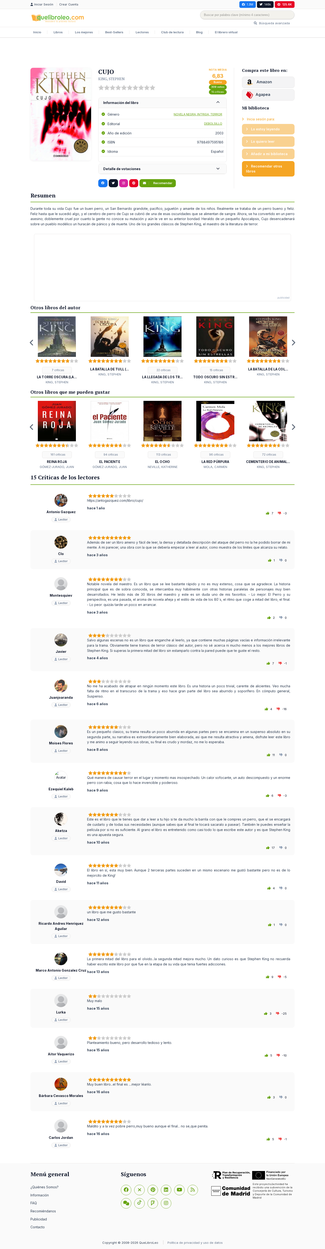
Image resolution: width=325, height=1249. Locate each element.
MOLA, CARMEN (215, 467)
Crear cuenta (68, 4)
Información (39, 1195)
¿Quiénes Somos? (44, 1187)
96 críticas (216, 454)
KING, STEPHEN (111, 78)
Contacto (37, 1227)
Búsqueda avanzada (274, 23)
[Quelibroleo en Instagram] (123, 183)
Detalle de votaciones (122, 169)
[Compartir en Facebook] (103, 183)
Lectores (142, 32)
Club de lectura (172, 32)
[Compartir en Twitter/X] (113, 183)
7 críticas (57, 370)
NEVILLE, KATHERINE (162, 467)
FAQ (33, 1203)
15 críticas (218, 91)
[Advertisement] (162, 53)
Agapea (263, 94)
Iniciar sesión (44, 4)
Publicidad (38, 1219)
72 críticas (268, 454)
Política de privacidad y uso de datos (195, 1242)
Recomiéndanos (43, 1211)
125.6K (287, 4)
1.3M (250, 4)
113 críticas (163, 454)
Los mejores (84, 32)
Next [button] (293, 342)
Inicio (37, 32)
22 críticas (163, 370)
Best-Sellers (114, 32)
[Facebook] (126, 1190)
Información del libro (120, 103)
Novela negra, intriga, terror (198, 114)
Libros (58, 32)
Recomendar (162, 183)
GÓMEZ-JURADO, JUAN (57, 467)
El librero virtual (226, 32)
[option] (56, 350)
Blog (199, 32)
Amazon (264, 81)
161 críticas (57, 454)
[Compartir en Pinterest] (133, 183)
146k (267, 4)
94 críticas (110, 454)
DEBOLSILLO (213, 123)
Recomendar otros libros (264, 168)
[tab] (162, 103)
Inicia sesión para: (260, 119)
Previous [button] (31, 342)
